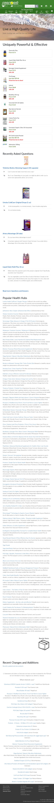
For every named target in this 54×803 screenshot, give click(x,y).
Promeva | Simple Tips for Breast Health (14, 462)
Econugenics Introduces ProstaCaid (13, 484)
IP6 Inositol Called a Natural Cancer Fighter (15, 580)
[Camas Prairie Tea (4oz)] (27, 121)
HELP (6, 6)
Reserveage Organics (9, 470)
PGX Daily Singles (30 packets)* (22, 710)
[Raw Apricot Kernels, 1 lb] (27, 111)
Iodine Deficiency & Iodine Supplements (14, 525)
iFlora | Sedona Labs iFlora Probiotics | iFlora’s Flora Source (20, 424)
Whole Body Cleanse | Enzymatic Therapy (15, 410)
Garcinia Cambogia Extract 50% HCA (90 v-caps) (21, 707)
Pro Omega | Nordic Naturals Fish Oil (13, 479)
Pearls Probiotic (7, 597)
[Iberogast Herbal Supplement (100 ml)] (27, 70)
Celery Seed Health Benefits (11, 575)
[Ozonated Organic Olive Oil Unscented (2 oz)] (27, 130)
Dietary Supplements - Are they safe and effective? (17, 602)
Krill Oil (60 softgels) (22, 732)
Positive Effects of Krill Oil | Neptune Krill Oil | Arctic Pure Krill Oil (21, 437)
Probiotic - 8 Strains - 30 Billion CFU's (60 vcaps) (22, 723)
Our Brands (23, 786)
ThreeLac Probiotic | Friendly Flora (12, 388)
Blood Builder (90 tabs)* (23, 690)
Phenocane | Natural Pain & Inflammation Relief (16, 627)
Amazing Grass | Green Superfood (12, 368)
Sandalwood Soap (23, 701)
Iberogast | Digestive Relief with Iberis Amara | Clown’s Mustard (21, 397)
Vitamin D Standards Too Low (11, 618)
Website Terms (6, 787)
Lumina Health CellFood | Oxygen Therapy (15, 301)
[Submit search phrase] (36, 6)
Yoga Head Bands (8, 548)
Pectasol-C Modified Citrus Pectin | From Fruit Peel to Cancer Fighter (22, 402)
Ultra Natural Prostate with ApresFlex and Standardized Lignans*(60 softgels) (26, 764)
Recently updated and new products (13, 666)
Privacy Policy (6, 789)
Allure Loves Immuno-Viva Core (12, 561)
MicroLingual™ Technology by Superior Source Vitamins (18, 513)
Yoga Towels (6, 545)
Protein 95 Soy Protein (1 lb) (23, 729)
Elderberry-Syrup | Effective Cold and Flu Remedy (17, 374)
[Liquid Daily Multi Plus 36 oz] (27, 62)
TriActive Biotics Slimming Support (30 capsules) (20, 168)
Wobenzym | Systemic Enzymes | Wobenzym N (16, 330)
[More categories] (52, 11)
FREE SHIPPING (17, 6)
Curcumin (5, 614)
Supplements (41, 787)
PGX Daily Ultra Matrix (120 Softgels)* (22, 704)
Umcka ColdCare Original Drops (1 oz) (17, 202)
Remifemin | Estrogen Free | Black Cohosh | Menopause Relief (20, 431)
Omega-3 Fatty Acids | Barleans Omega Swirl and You (18, 379)
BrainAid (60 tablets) (23, 772)
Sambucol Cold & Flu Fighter (11, 491)
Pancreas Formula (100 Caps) (17, 720)
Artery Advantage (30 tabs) (12, 233)
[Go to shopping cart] (41, 6)
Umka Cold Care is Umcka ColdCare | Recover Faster (18, 417)
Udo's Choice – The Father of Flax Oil (13, 589)
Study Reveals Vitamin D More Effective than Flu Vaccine (19, 538)
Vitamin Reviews (42, 791)
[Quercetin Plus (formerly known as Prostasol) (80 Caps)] (27, 53)
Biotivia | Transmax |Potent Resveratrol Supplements (17, 349)
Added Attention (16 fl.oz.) (22, 741)
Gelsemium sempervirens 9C (24, 726)
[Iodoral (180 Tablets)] (27, 88)
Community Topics (25, 794)
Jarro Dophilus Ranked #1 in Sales (12, 506)
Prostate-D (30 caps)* (21, 687)
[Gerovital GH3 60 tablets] (27, 104)
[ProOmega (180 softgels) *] (27, 79)
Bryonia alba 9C (24, 713)
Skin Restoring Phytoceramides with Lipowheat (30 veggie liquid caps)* (26, 735)
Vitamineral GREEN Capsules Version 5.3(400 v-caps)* (19, 684)
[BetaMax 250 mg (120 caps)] (27, 97)
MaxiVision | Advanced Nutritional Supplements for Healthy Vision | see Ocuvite (25, 446)
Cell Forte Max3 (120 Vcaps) (22, 775)
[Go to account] (46, 6)
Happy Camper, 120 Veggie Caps (22, 778)
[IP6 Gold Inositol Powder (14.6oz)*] (27, 138)
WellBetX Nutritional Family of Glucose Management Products (20, 568)
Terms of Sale (6, 786)
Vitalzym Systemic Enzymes (10, 314)
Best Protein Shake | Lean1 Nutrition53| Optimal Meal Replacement (22, 339)
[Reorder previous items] (43, 646)
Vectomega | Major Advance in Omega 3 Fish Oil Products (19, 321)
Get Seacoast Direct (27, 9)
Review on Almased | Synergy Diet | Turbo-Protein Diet (18, 363)
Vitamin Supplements (43, 786)
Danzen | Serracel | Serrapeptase (12, 455)
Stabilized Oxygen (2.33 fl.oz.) (22, 760)
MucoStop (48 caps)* (23, 716)
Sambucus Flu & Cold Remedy (11, 498)
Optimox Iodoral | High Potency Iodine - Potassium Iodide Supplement (23, 518)
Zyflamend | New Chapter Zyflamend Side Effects (17, 311)
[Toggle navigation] (51, 6)
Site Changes (41, 789)
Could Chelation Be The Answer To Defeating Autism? (18, 607)
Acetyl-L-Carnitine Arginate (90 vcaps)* (23, 781)
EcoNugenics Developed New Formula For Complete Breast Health (22, 531)
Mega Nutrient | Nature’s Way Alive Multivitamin (17, 356)
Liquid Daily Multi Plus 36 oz (13, 267)
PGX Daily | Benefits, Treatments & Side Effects (16, 553)
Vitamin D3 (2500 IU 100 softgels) (22, 769)
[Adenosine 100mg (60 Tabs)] (27, 146)
